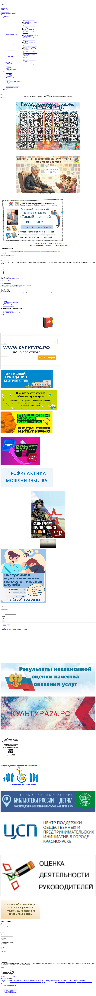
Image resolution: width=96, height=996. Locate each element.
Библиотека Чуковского (9, 255)
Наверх (2, 314)
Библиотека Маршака (29, 980)
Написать (3, 97)
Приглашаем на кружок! (8, 306)
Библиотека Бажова (7, 980)
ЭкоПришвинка (5, 982)
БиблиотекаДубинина (19, 980)
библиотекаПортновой (22, 982)
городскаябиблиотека (60, 982)
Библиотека (3, 938)
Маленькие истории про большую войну (12, 312)
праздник (83, 982)
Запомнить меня (6, 618)
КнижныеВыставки (50, 980)
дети (66, 982)
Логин (3, 613)
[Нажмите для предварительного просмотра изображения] (5, 260)
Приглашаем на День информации (11, 302)
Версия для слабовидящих (4, 8)
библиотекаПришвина (34, 982)
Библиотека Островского (40, 980)
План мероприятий (7, 304)
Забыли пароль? (6, 624)
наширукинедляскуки (76, 982)
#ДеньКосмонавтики (10, 285)
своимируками (88, 982)
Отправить (10, 978)
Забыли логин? (6, 625)
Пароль (3, 616)
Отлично (5, 943)
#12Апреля (3, 285)
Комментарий (4, 951)
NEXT (6, 978)
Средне (4, 946)
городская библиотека (48, 982)
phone (2, 967)
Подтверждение (4, 962)
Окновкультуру (76, 980)
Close (2, 932)
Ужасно (4, 948)
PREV (2, 978)
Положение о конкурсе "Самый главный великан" (48, 243)
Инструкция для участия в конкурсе (48, 245)
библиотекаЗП (13, 982)
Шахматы (5, 301)
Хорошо (4, 944)
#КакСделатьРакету (27, 285)
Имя (2, 934)
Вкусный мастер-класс (8, 311)
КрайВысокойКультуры (60, 980)
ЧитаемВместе (83, 980)
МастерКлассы (69, 980)
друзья (69, 982)
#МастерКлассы (18, 285)
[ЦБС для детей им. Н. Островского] (9, 13)
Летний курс (6, 303)
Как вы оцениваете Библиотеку (8, 942)
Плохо (4, 947)
